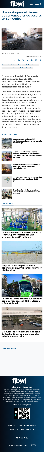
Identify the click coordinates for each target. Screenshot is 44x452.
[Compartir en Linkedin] (36, 60)
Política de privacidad (27, 425)
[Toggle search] (40, 4)
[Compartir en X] (23, 60)
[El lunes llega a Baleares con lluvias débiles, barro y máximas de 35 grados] (7, 182)
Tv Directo (34, 4)
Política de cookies (17, 429)
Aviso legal (12, 425)
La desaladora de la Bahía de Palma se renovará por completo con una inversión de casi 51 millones (21, 234)
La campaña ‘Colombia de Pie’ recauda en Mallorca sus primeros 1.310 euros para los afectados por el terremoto (27, 154)
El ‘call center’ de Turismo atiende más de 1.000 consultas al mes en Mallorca (26, 192)
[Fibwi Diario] (17, 4)
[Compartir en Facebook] (19, 60)
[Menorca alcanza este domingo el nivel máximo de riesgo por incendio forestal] (7, 169)
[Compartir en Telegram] (32, 60)
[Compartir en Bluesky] (27, 60)
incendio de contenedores (30, 65)
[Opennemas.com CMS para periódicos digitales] (22, 448)
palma (19, 65)
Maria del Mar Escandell (11, 53)
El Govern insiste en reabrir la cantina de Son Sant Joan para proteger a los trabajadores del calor (21, 334)
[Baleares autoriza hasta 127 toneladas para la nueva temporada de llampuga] (7, 143)
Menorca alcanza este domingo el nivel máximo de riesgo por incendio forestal (26, 166)
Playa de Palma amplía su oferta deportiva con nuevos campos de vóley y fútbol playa (22, 267)
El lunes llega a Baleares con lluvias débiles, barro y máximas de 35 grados (27, 179)
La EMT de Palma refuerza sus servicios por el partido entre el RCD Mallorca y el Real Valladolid (22, 301)
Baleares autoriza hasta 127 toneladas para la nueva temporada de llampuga (27, 141)
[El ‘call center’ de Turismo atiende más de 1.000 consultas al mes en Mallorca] (7, 194)
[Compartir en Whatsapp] (40, 60)
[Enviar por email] (14, 60)
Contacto (30, 429)
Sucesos (4, 65)
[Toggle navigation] (3, 4)
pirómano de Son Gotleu (10, 68)
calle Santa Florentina (26, 68)
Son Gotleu (11, 65)
